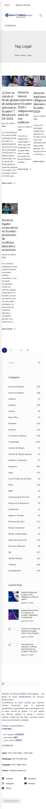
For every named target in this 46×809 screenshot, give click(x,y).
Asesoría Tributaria (24, 386)
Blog (23, 55)
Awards (24, 411)
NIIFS (24, 491)
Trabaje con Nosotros (11, 801)
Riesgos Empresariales (24, 534)
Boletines (24, 423)
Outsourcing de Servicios (24, 497)
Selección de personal (24, 540)
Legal (4, 126)
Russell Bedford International (25, 694)
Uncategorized (24, 570)
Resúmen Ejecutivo (24, 521)
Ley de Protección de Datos (24, 478)
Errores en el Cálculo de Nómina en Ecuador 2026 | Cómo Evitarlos (30, 631)
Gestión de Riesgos (24, 448)
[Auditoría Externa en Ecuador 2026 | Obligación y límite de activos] (13, 593)
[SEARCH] (39, 363)
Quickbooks (24, 509)
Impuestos (24, 466)
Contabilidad (24, 442)
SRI (24, 552)
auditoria (24, 399)
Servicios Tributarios (24, 546)
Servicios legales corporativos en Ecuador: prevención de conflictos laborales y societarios (10, 235)
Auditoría (24, 405)
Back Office (24, 417)
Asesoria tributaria (24, 393)
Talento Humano (24, 558)
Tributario (24, 564)
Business (24, 429)
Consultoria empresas (24, 435)
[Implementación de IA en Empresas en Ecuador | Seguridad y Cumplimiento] (13, 611)
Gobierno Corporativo (24, 460)
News (24, 485)
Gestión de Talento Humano (24, 454)
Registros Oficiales (24, 515)
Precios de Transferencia (24, 503)
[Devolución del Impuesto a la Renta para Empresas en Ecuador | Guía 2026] (13, 645)
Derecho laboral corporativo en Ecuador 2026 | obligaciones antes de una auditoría (25, 107)
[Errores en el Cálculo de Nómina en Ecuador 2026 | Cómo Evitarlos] (13, 629)
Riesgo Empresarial (24, 528)
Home (17, 55)
